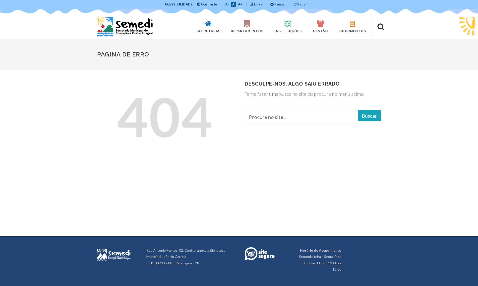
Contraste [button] (208, 4)
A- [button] (227, 4)
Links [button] (257, 4)
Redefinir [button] (304, 4)
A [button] (233, 4)
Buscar (369, 116)
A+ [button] (240, 4)
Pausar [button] (279, 4)
